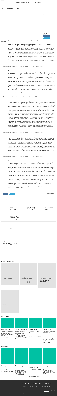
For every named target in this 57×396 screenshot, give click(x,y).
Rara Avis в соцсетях (46, 386)
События (23, 2)
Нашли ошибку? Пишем (50, 193)
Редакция (39, 2)
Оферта (24, 393)
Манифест (33, 2)
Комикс (4, 198)
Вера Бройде (11, 198)
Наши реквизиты (5, 393)
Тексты (18, 2)
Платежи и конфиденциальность (15, 393)
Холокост (17, 198)
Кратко (28, 2)
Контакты (31, 386)
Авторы (24, 386)
